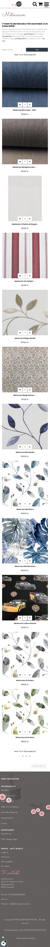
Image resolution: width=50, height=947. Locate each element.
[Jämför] (29, 104)
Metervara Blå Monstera (25, 566)
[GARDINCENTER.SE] (16, 4)
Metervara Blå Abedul (25, 452)
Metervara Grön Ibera (25, 737)
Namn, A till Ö (12, 50)
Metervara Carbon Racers (25, 623)
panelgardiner (20, 38)
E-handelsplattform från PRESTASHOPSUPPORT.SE (25, 930)
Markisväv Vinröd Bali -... (25, 281)
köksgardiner (7, 36)
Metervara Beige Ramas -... (25, 395)
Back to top (39, 766)
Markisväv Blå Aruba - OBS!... (25, 110)
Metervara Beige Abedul (25, 338)
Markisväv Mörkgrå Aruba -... (25, 167)
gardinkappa (29, 34)
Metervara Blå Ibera (25, 509)
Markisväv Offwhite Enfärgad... (25, 224)
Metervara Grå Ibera (25, 680)
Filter (37, 50)
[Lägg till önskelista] (25, 104)
